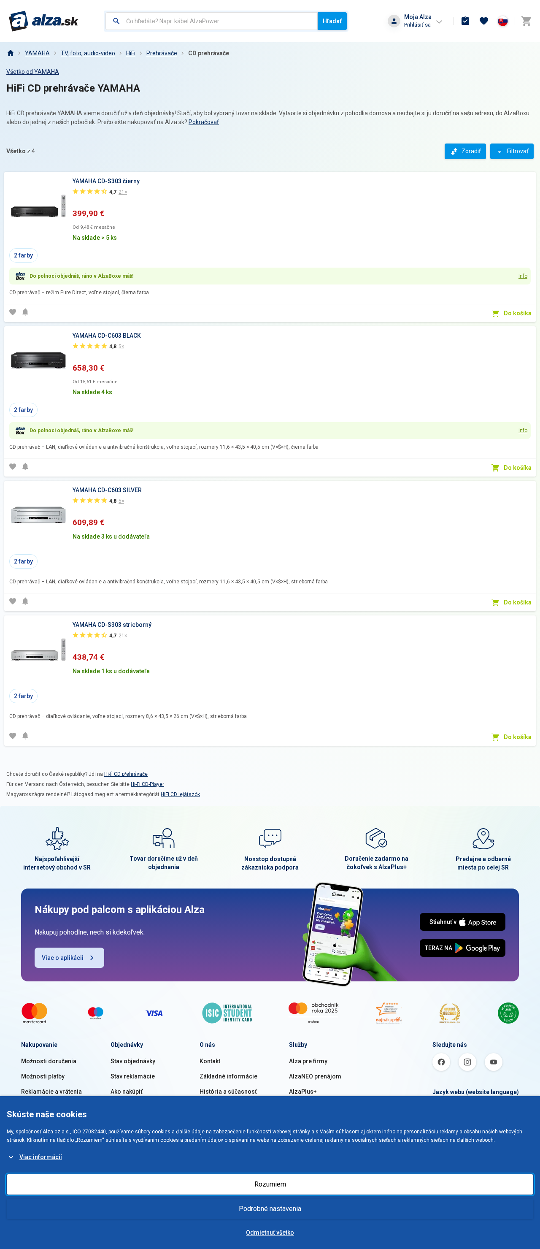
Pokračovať (204, 122)
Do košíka (518, 313)
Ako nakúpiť (127, 1091)
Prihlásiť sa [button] (417, 25)
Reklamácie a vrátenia (51, 1091)
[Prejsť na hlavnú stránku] (43, 21)
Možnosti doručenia (48, 1061)
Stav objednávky (133, 1061)
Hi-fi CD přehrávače (126, 774)
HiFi (130, 53)
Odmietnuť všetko (270, 1232)
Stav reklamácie (133, 1076)
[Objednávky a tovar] (465, 21)
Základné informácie (228, 1076)
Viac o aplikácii (63, 957)
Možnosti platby (43, 1076)
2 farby (23, 255)
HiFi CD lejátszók (180, 794)
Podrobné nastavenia (270, 1209)
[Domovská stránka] (10, 53)
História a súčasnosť (228, 1091)
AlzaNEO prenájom (315, 1076)
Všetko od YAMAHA (32, 71)
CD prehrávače (208, 53)
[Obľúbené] (484, 21)
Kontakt (210, 1061)
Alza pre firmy (308, 1061)
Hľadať (332, 21)
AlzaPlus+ (303, 1091)
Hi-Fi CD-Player (147, 784)
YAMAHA (37, 53)
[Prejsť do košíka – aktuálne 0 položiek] (526, 21)
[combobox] (211, 21)
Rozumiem (270, 1184)
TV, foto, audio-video (88, 53)
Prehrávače (161, 53)
